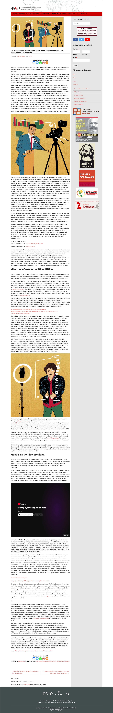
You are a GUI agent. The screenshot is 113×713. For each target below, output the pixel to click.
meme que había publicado (41, 618)
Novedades (56, 14)
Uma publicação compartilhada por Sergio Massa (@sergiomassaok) (30, 581)
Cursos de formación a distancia (82, 88)
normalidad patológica (53, 438)
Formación (45, 14)
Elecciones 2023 (51, 661)
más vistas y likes (25, 295)
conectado (27, 684)
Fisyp (58, 661)
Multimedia (81, 14)
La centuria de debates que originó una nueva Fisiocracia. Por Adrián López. (56, 672)
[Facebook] (34, 62)
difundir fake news (22, 421)
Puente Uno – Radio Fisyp (80, 101)
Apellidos (84, 54)
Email (75, 57)
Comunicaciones (41, 661)
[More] (46, 62)
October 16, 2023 (30, 246)
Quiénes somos (19, 14)
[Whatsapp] (40, 62)
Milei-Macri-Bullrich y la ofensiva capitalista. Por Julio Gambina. (25, 672)
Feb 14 (74, 77)
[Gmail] (43, 62)
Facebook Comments (28, 681)
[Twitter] (37, 62)
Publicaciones (68, 14)
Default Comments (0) (16, 681)
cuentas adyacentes (18, 289)
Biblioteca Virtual (78, 104)
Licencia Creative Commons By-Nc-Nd (67, 707)
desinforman (16, 423)
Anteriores (75, 84)
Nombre (76, 49)
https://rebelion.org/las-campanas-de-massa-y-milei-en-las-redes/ (33, 651)
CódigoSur (59, 710)
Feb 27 (74, 74)
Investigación (32, 14)
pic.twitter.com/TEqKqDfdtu (35, 243)
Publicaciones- (78, 92)
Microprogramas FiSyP (80, 98)
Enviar (75, 65)
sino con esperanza (46, 596)
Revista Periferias (78, 95)
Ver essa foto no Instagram (19, 578)
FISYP (30, 56)
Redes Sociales (64, 661)
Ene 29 (74, 81)
